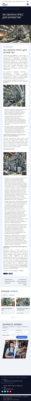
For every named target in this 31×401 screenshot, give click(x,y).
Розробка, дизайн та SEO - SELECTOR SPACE (11, 399)
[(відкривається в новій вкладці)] (2, 392)
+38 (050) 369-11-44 (8, 1)
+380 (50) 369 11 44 (8, 381)
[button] (27, 1)
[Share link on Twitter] (5, 274)
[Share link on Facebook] (10, 274)
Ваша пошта (18, 330)
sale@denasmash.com (14, 266)
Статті (4, 295)
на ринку (13, 65)
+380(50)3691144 (24, 265)
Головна (4, 8)
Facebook (21, 270)
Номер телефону (5, 335)
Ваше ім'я (4, 330)
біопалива (23, 185)
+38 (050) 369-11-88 (20, 1)
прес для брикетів (12, 55)
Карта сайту (26, 396)
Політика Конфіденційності (7, 398)
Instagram (15, 270)
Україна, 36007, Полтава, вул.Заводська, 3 (13, 385)
